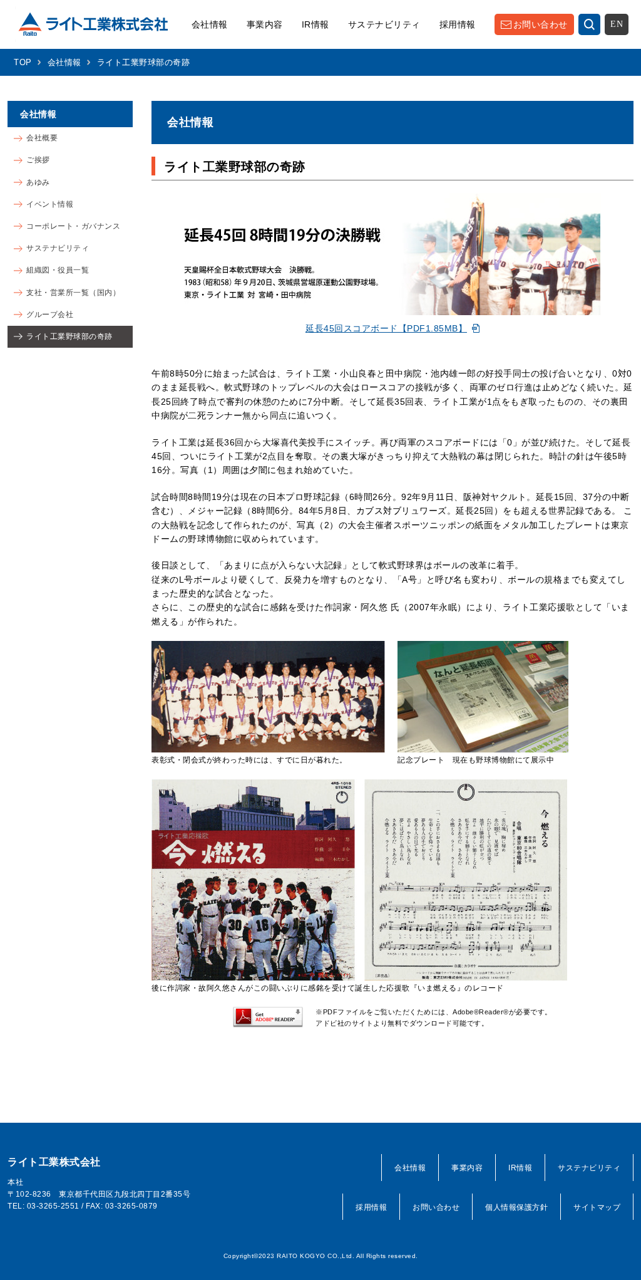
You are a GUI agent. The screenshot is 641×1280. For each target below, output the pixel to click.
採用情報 (457, 24)
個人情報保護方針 (516, 1207)
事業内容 (265, 24)
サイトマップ (596, 1207)
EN (616, 24)
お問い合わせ (540, 24)
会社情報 (210, 24)
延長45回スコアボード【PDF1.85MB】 (386, 328)
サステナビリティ (384, 24)
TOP (23, 62)
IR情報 (315, 24)
